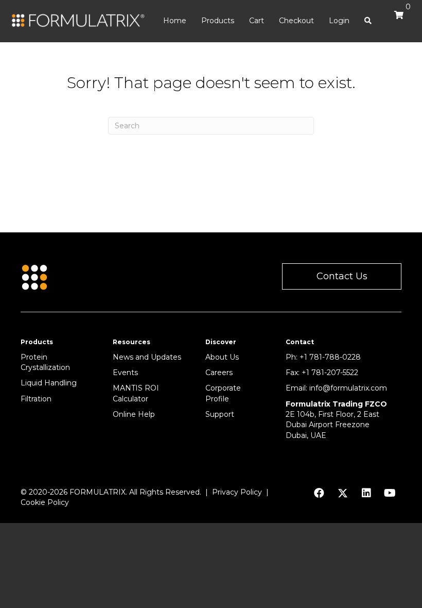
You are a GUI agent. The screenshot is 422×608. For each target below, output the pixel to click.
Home (174, 20)
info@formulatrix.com (348, 388)
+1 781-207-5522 (330, 372)
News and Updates (147, 357)
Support (219, 414)
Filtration (36, 398)
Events (125, 372)
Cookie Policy (45, 502)
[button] (341, 276)
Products (217, 20)
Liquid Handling (49, 382)
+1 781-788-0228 (330, 357)
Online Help (134, 414)
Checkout (296, 20)
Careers (219, 372)
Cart (256, 20)
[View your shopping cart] (396, 20)
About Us (222, 357)
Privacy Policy (237, 492)
